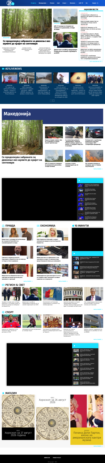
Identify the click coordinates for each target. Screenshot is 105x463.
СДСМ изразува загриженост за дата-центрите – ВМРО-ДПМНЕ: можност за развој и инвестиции (27, 90)
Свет (55, 46)
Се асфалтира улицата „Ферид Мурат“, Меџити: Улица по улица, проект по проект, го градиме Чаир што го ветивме (91, 36)
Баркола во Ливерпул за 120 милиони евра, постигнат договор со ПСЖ (91, 29)
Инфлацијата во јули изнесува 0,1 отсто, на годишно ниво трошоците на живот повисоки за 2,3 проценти (49, 277)
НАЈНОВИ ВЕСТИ (91, 9)
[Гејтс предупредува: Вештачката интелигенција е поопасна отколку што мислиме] (93, 293)
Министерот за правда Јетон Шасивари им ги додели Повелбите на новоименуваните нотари (13, 241)
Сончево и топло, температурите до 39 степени (26, 49)
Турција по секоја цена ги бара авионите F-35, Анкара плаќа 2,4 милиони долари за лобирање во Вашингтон (90, 44)
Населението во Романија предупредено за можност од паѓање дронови (51, 303)
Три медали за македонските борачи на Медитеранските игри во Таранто (52, 331)
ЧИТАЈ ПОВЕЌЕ (97, 169)
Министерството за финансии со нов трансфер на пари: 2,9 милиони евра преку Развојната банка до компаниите (49, 259)
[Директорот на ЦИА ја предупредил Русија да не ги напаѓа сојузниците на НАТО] (65, 40)
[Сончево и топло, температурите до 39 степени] (74, 156)
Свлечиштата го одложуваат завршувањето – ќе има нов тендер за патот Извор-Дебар (44, 90)
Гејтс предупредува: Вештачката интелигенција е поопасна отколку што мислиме (93, 303)
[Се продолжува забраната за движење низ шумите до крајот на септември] (27, 24)
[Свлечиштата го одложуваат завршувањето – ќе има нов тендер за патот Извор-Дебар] (44, 77)
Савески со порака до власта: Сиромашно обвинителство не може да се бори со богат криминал (14, 259)
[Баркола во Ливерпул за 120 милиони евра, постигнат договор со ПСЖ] (11, 321)
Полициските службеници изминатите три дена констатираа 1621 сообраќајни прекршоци (9, 50)
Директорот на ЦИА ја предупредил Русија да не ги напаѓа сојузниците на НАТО (65, 51)
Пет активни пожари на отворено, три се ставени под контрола (93, 165)
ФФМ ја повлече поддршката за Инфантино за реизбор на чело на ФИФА (93, 331)
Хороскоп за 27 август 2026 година (18, 434)
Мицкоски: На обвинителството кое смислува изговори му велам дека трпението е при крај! (12, 277)
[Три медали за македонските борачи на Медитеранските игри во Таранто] (52, 321)
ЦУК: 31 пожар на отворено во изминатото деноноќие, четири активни (64, 27)
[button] (95, 3)
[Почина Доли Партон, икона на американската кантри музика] (86, 411)
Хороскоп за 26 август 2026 (52, 401)
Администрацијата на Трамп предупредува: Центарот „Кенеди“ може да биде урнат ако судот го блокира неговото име (73, 304)
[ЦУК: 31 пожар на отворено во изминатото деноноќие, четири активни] (65, 16)
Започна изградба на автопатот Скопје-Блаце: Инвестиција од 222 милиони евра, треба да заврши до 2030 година (44, 50)
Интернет (86, 430)
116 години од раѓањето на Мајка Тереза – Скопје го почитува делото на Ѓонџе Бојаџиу (9, 90)
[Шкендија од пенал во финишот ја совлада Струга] (32, 321)
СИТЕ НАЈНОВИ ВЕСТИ (95, 61)
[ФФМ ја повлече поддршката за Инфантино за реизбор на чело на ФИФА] (93, 321)
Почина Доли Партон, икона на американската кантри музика (87, 436)
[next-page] (53, 101)
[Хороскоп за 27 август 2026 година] (18, 411)
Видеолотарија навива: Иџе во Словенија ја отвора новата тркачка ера (89, 23)
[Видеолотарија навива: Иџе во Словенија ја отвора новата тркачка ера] (54, 132)
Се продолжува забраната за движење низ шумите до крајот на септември (26, 42)
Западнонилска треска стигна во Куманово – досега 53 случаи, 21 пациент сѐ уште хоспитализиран (78, 90)
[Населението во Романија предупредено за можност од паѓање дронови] (52, 293)
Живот (18, 430)
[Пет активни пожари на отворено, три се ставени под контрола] (94, 156)
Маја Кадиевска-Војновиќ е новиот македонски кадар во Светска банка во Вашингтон (49, 241)
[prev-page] (51, 101)
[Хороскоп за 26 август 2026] (52, 423)
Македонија (6, 37)
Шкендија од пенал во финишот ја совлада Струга (31, 330)
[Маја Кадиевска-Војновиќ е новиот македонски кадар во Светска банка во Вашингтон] (52, 234)
